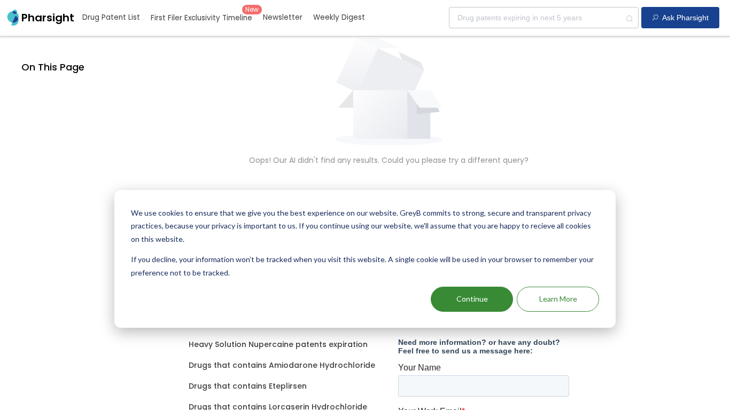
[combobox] (544, 17)
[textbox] (544, 17)
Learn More (558, 298)
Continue (472, 298)
